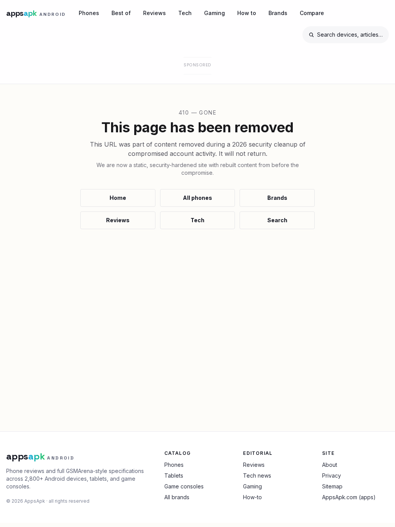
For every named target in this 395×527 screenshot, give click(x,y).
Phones (89, 13)
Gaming (214, 13)
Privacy (331, 475)
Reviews (154, 13)
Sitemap (332, 486)
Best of (121, 13)
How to (246, 13)
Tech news (257, 475)
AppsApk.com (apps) (349, 497)
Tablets (173, 475)
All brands (176, 497)
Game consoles (184, 486)
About (329, 464)
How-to (252, 497)
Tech (185, 13)
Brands (277, 13)
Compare (312, 13)
